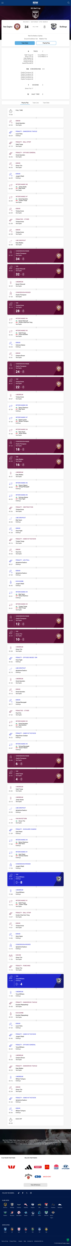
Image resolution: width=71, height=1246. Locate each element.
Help (25, 1241)
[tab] (25, 103)
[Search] (68, 3)
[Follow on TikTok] (18, 1193)
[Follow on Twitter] (27, 1193)
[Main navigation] (2, 3)
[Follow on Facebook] (22, 1193)
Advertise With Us (38, 1241)
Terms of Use (4, 1241)
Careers (20, 1241)
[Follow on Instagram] (31, 1193)
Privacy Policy (13, 1241)
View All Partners (35, 1185)
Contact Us (30, 1241)
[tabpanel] (35, 617)
